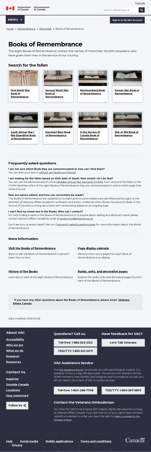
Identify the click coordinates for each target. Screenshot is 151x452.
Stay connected (17, 395)
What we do (14, 350)
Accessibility (15, 339)
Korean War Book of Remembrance (127, 92)
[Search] (142, 10)
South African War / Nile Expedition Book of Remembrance (23, 135)
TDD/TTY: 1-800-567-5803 (123, 390)
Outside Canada (17, 384)
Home (10, 28)
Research (12, 356)
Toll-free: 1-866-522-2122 (75, 342)
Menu (13, 19)
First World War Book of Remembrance (20, 93)
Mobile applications (59, 441)
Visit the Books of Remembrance (32, 248)
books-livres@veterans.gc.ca (76, 218)
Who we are (14, 345)
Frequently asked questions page (75, 224)
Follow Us (18, 406)
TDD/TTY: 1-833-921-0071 (75, 351)
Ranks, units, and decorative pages (103, 271)
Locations (13, 390)
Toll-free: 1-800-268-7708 (75, 390)
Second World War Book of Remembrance (56, 93)
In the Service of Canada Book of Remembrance (90, 135)
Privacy (17, 445)
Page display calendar (93, 248)
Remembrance (26, 28)
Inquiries (12, 379)
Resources (13, 362)
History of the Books (23, 271)
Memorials (45, 28)
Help (9, 441)
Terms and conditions (96, 441)
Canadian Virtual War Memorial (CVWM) (79, 182)
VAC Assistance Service (71, 369)
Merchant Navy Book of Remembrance (57, 134)
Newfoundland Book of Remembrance (92, 92)
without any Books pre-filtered (57, 172)
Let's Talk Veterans (123, 342)
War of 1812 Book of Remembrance (126, 134)
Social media (29, 441)
